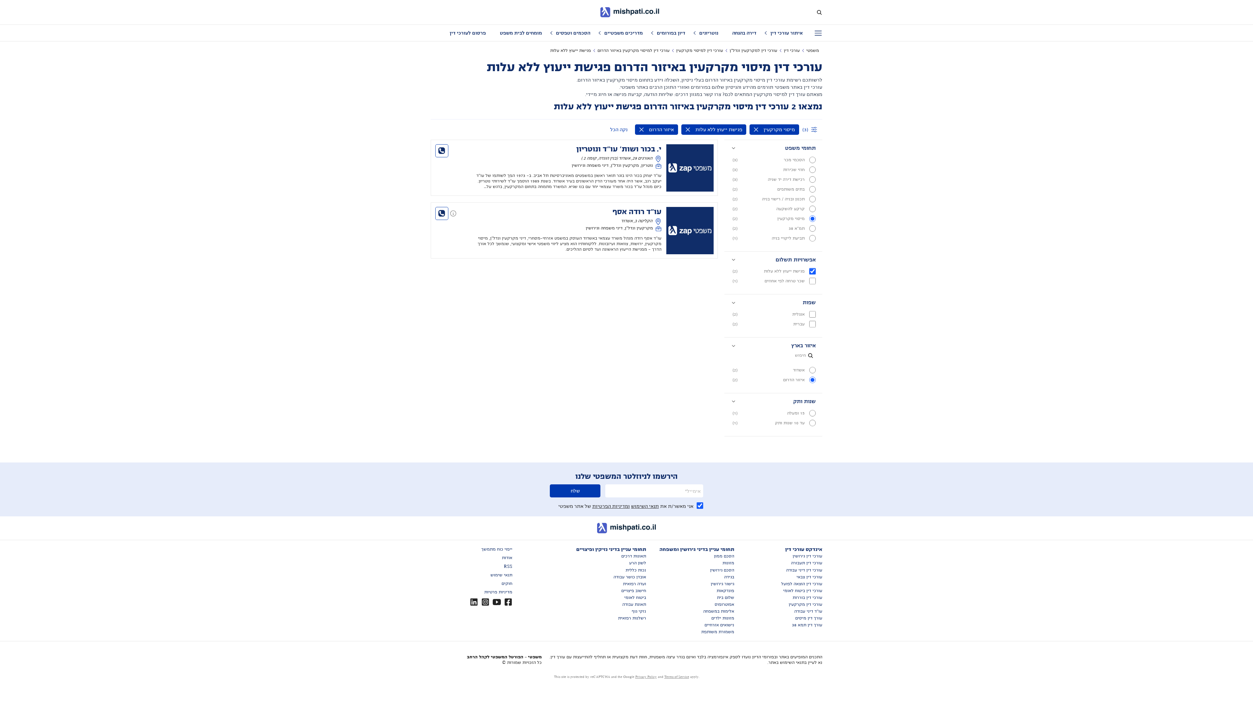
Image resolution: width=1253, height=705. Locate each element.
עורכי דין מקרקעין (805, 604)
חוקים (507, 583)
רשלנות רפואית (632, 618)
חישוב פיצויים (633, 590)
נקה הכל (618, 129)
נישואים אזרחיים (719, 625)
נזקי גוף (639, 611)
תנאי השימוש (645, 506)
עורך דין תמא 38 (807, 625)
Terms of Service (676, 677)
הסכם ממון (724, 556)
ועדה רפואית (634, 584)
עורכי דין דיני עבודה (804, 570)
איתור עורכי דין (786, 33)
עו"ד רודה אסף (636, 212)
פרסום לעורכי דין (468, 33)
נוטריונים (708, 33)
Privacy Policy (646, 677)
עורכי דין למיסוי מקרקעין (699, 50)
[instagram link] (485, 602)
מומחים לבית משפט (521, 33)
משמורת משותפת (717, 632)
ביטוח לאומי (635, 597)
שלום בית (725, 597)
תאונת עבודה (634, 604)
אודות (507, 558)
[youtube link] (497, 602)
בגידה (729, 577)
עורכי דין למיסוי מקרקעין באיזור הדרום (633, 50)
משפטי (812, 50)
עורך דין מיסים (808, 618)
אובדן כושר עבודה (629, 577)
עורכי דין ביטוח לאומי (802, 590)
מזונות (728, 563)
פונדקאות (725, 590)
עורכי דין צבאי (809, 577)
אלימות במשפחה (718, 611)
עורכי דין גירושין (807, 556)
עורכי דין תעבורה (806, 563)
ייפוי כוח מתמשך (496, 549)
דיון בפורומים (671, 33)
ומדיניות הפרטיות (611, 506)
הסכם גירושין (722, 570)
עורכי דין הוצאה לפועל (801, 584)
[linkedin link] (474, 602)
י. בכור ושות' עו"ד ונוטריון (618, 149)
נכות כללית (636, 570)
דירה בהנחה (744, 33)
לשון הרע (637, 563)
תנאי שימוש (501, 575)
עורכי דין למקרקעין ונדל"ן (753, 50)
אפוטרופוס (724, 604)
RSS (508, 566)
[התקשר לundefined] (441, 150)
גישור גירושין (722, 584)
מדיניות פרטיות (498, 592)
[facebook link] (508, 602)
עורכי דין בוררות (807, 597)
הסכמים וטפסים (573, 33)
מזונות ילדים (722, 618)
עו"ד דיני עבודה (808, 611)
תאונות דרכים (633, 556)
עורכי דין (792, 50)
